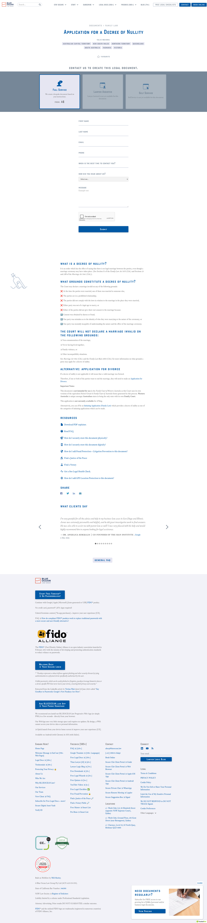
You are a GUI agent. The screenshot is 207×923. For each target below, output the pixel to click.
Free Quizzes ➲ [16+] (78, 780)
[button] (59, 5)
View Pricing (145, 911)
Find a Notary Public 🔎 (79, 803)
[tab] (59, 91)
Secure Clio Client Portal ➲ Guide (118, 762)
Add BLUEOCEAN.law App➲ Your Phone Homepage (52, 704)
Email (81, 142)
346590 (63, 888)
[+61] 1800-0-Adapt (113, 753)
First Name (84, 121)
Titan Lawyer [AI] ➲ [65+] (80, 762)
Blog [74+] (145, 5)
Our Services (40, 787)
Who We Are (40, 778)
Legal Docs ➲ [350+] (43, 760)
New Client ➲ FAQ (42, 796)
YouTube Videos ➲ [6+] (79, 785)
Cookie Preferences (148, 808)
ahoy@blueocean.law (113, 748)
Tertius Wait (70, 689)
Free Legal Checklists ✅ (80, 789)
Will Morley (56, 878)
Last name (83, 131)
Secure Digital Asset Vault (45, 805)
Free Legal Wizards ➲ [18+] (81, 776)
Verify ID (38, 810)
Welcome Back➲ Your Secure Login (50, 665)
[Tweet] (68, 493)
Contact (185, 5)
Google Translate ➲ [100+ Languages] (84, 753)
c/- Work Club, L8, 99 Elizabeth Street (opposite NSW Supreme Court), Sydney (120, 810)
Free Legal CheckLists (165, 5)
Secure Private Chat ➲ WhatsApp (118, 788)
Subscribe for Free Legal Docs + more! (50, 801)
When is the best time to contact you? (97, 163)
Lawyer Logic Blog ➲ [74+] (80, 766)
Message (82, 187)
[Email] (80, 493)
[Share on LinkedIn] (74, 493)
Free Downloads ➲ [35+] (79, 771)
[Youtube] (147, 748)
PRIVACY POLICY (148, 778)
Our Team (39, 792)
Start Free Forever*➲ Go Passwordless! (50, 594)
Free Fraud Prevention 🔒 (80, 794)
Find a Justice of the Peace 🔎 (82, 798)
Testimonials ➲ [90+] (43, 765)
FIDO (89, 602)
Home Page (39, 748)
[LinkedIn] (142, 748)
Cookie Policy (146, 782)
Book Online (199, 5)
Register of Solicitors (60, 894)
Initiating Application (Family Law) (97, 406)
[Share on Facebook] (61, 493)
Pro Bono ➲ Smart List (79, 812)
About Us (39, 774)
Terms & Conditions (148, 773)
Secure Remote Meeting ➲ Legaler (118, 793)
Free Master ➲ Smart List (80, 807)
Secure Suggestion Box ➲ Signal (117, 797)
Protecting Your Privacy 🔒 (46, 769)
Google (138, 535)
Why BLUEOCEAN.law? (45, 783)
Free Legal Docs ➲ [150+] (80, 757)
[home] (7, 4)
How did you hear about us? (92, 173)
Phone (81, 152)
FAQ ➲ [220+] (76, 748)
